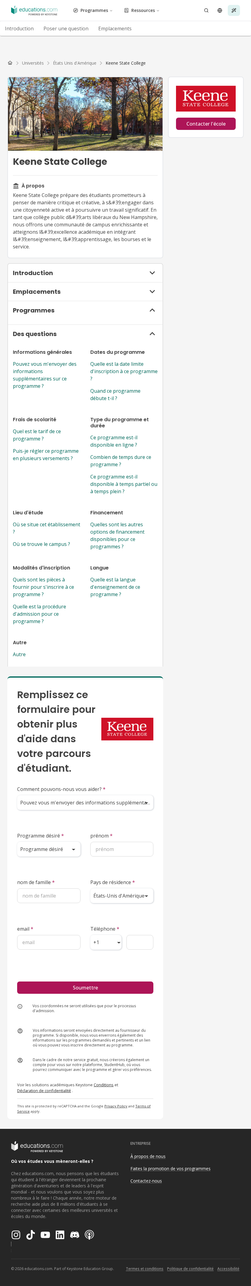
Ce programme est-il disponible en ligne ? (113, 441)
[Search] (206, 10)
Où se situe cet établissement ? (46, 528)
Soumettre (85, 987)
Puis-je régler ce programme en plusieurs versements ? (46, 455)
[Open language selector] (219, 10)
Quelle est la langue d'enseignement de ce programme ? (115, 587)
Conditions (104, 1084)
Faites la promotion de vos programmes (170, 1168)
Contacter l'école (206, 123)
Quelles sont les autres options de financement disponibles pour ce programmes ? (117, 535)
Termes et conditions (144, 1268)
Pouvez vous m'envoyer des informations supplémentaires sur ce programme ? (45, 375)
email (25, 928)
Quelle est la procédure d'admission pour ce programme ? (39, 614)
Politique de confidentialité (190, 1268)
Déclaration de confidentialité (44, 1090)
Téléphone (104, 928)
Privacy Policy (115, 1106)
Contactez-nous (146, 1181)
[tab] (19, 28)
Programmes (94, 10)
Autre (19, 654)
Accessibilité (228, 1268)
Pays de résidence (112, 882)
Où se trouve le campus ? (41, 544)
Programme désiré (40, 835)
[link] (126, 63)
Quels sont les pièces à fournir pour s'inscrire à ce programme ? (43, 587)
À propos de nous (148, 1156)
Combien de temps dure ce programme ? (120, 461)
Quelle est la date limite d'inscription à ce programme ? (124, 371)
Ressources (143, 10)
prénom (101, 835)
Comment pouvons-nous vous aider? (61, 789)
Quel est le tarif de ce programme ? (37, 435)
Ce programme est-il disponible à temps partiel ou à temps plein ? (123, 484)
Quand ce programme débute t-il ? (115, 395)
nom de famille (36, 882)
